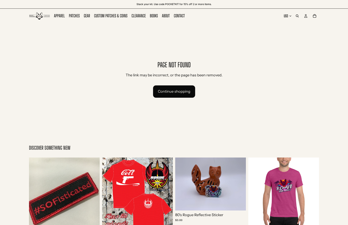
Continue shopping (174, 91)
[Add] (239, 204)
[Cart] (314, 15)
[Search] (297, 15)
